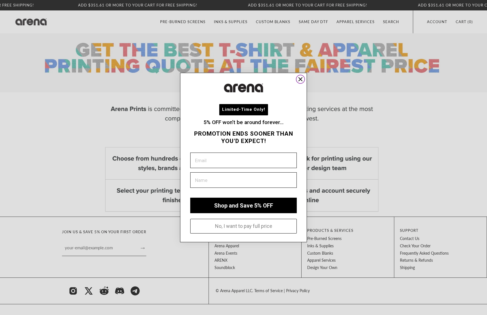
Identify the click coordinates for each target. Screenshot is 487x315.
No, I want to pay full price (243, 226)
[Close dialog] (300, 79)
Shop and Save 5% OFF (243, 205)
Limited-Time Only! (243, 109)
